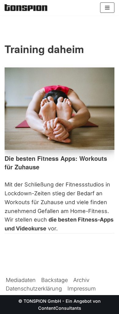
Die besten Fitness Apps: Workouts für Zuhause (56, 162)
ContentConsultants (59, 308)
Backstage (54, 280)
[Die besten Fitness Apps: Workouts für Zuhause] (59, 108)
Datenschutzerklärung (34, 288)
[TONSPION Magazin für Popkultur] (26, 7)
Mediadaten (21, 280)
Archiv (81, 280)
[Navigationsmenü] (107, 7)
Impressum (81, 288)
